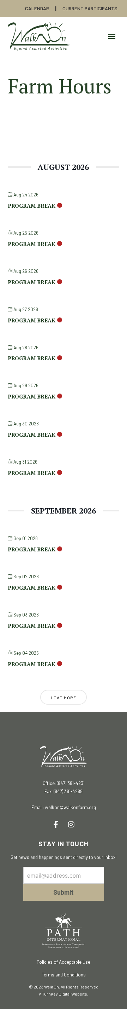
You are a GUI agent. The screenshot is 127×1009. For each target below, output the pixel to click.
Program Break (31, 205)
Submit (63, 892)
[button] (111, 36)
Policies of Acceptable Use (63, 962)
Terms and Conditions (64, 975)
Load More (63, 697)
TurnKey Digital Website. (65, 993)
